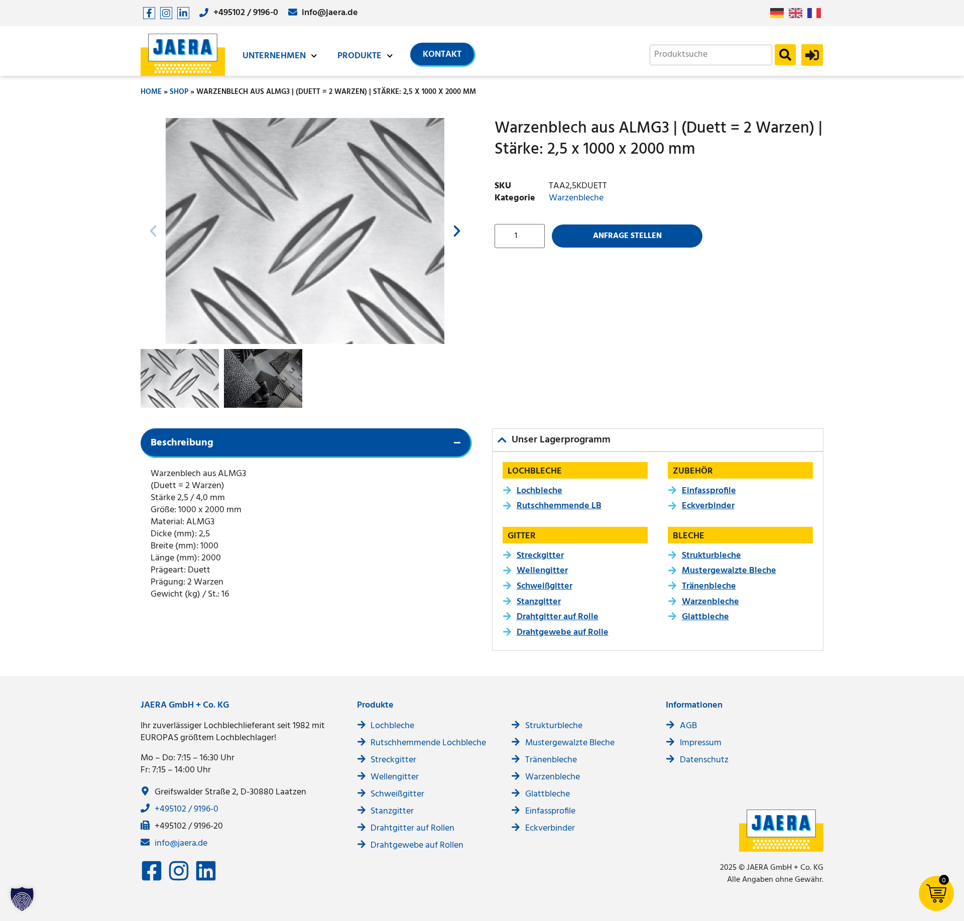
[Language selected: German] (798, 13)
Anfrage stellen (627, 236)
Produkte (359, 56)
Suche (785, 54)
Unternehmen (274, 56)
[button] (153, 231)
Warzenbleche (576, 198)
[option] (798, 13)
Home (151, 92)
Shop (179, 92)
